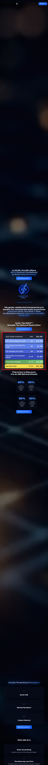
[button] (17, 4)
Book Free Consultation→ (24, 278)
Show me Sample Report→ (24, 329)
